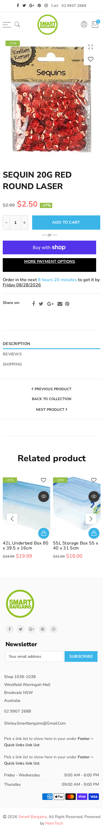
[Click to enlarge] (91, 47)
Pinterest (67, 303)
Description (16, 343)
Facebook (33, 303)
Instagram (53, 629)
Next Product (50, 409)
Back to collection (51, 399)
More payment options (49, 261)
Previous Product (53, 389)
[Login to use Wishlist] (91, 59)
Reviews (12, 354)
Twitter (41, 303)
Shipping (12, 364)
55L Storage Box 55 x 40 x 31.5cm (75, 546)
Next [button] (91, 519)
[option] (51, 99)
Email (59, 303)
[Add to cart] (43, 533)
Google (50, 303)
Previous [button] (12, 519)
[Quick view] (43, 496)
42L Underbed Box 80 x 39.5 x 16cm (26, 546)
